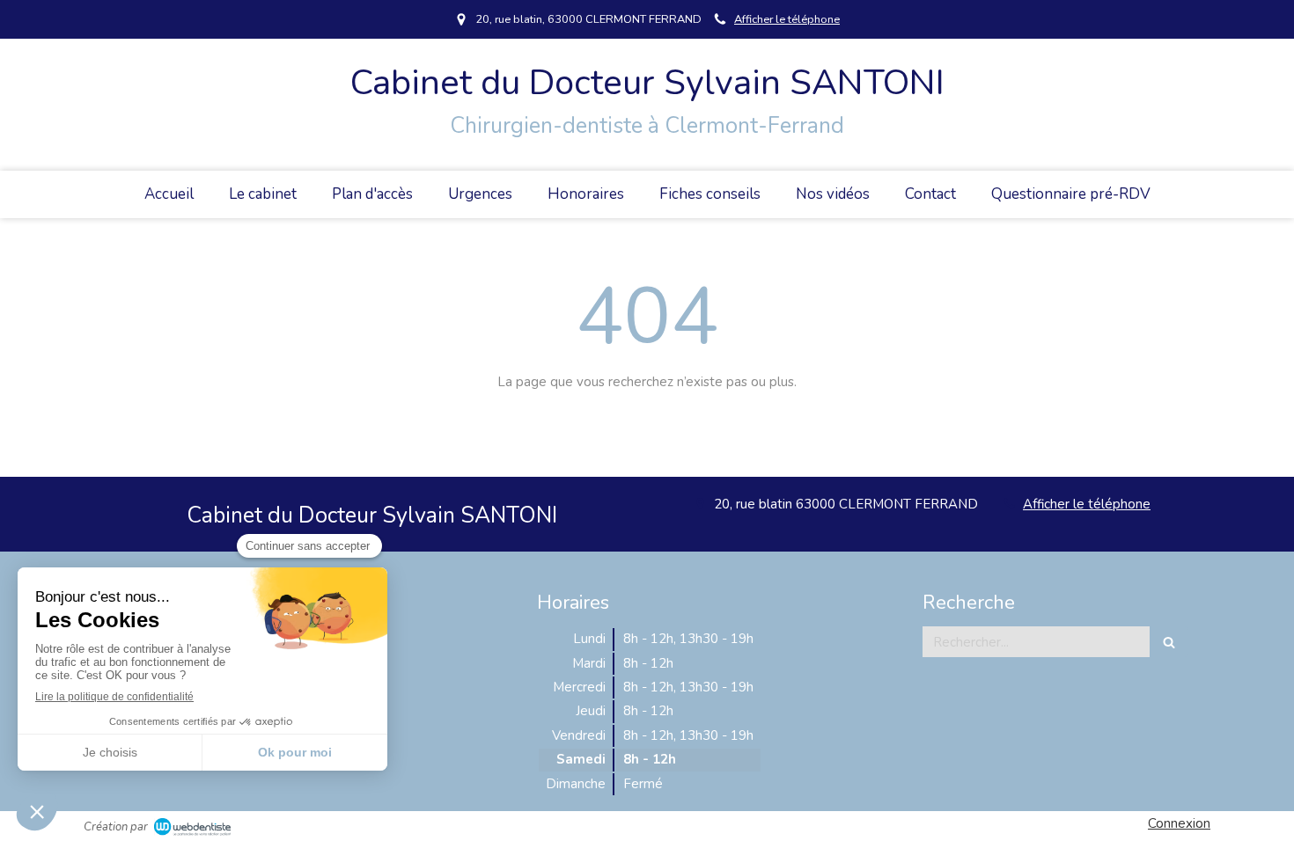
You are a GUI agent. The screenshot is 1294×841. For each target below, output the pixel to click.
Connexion (1179, 823)
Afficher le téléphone (787, 19)
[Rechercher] (1169, 641)
